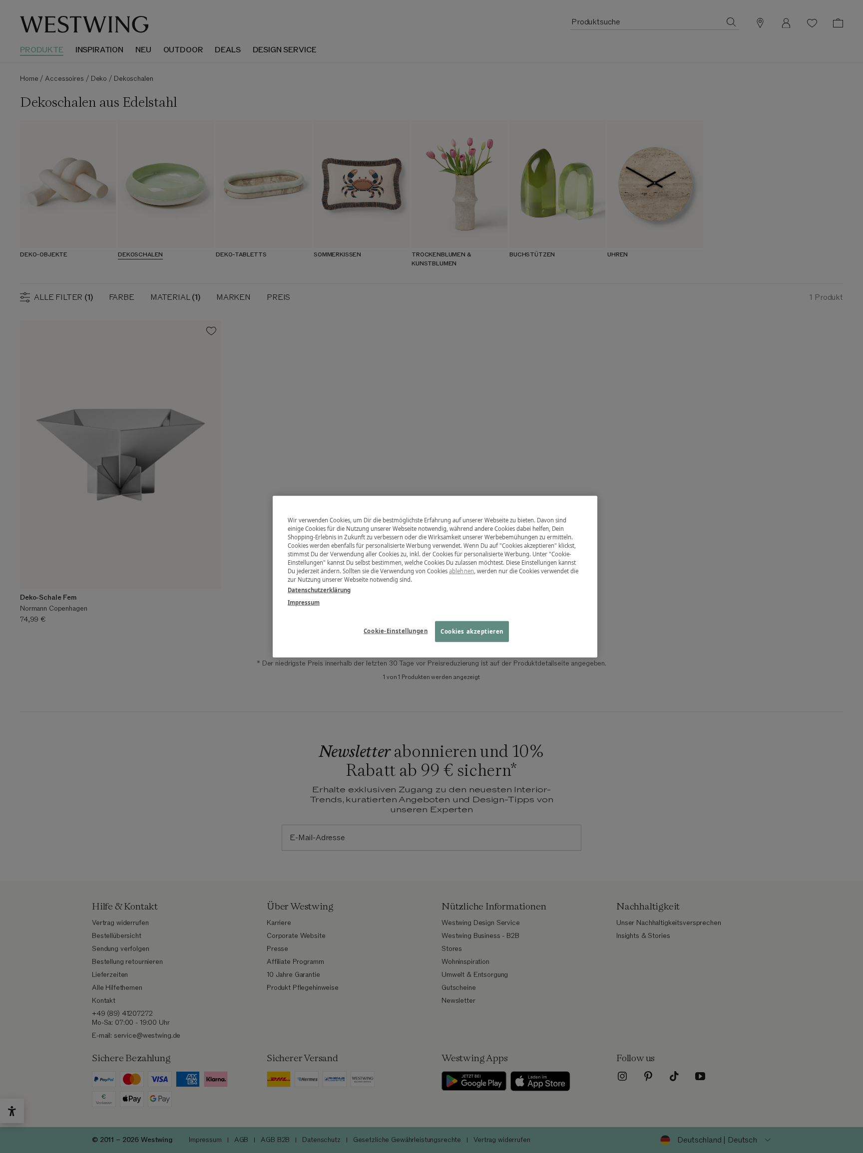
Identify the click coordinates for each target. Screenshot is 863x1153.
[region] (435, 576)
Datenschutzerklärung (319, 590)
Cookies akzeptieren (471, 631)
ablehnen (461, 571)
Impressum (304, 602)
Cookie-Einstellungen (396, 631)
